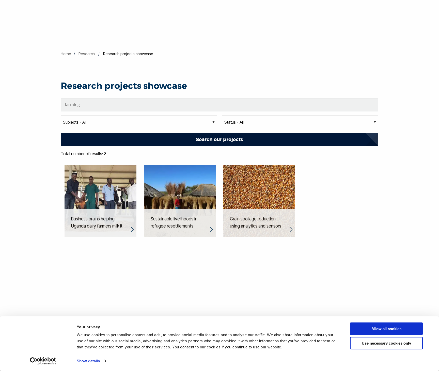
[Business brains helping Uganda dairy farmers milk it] (100, 200)
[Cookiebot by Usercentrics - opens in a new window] (43, 361)
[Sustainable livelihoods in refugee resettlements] (180, 200)
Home (66, 53)
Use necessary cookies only (386, 343)
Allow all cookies (386, 329)
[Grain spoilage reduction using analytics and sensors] (259, 200)
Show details (88, 361)
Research (87, 53)
